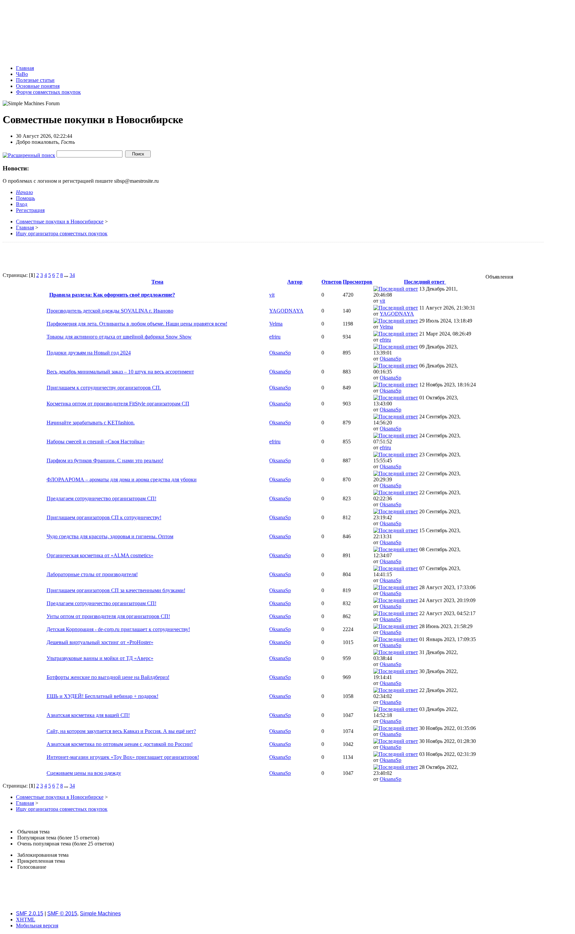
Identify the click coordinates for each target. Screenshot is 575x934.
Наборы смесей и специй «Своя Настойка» (96, 441)
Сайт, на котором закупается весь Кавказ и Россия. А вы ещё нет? (121, 731)
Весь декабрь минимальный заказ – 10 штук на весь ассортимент (120, 371)
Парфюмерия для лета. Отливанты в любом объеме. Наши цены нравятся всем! (137, 324)
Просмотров (357, 282)
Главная (25, 68)
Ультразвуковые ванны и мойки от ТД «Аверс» (100, 658)
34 (72, 275)
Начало (24, 192)
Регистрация (30, 210)
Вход (21, 204)
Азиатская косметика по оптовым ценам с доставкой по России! (120, 744)
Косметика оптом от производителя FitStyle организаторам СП (118, 403)
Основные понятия (38, 86)
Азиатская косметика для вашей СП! (88, 715)
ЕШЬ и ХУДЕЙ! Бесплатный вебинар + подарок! (102, 696)
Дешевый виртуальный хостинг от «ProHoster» (100, 642)
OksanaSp (280, 352)
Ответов (331, 282)
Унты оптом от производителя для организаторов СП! (108, 616)
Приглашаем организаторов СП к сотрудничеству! (104, 517)
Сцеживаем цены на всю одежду (84, 773)
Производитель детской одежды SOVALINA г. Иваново (110, 311)
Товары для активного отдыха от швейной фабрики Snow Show (119, 337)
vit (272, 295)
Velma (276, 324)
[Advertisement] (240, 257)
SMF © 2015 (62, 913)
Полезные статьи (35, 80)
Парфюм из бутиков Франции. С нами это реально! (105, 460)
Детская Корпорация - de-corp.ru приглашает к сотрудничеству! (118, 629)
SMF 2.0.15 (29, 913)
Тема (157, 282)
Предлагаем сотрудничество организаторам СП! (101, 498)
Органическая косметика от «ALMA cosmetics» (100, 555)
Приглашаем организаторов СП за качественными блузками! (116, 590)
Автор (294, 282)
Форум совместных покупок (48, 92)
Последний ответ (425, 282)
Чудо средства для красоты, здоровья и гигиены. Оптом (110, 536)
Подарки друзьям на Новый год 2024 (89, 352)
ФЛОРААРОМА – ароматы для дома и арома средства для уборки (122, 479)
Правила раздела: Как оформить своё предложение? (112, 295)
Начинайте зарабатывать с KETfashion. (91, 422)
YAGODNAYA (286, 311)
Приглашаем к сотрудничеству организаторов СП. (104, 387)
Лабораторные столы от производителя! (92, 574)
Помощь (25, 198)
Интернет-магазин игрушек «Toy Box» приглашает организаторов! (123, 757)
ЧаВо (22, 74)
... (67, 275)
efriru (275, 337)
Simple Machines (100, 913)
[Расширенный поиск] (29, 153)
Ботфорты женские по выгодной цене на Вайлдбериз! (108, 677)
